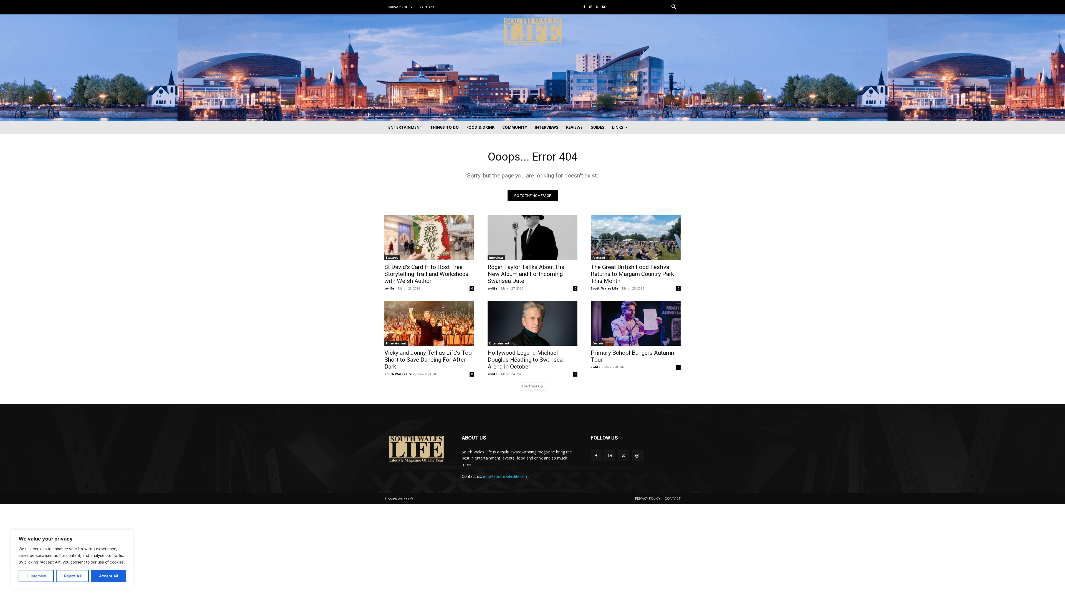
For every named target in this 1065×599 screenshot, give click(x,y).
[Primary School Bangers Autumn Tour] (636, 323)
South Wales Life (604, 288)
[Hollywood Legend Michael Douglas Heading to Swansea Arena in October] (532, 323)
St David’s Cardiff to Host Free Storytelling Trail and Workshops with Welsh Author (426, 274)
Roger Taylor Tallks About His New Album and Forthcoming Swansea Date (526, 274)
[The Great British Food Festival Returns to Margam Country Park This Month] (636, 237)
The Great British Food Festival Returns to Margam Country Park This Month (632, 274)
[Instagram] (591, 7)
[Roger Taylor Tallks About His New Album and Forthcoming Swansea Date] (532, 237)
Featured (392, 258)
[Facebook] (584, 7)
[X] (597, 7)
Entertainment (396, 343)
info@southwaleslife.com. (506, 476)
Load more (530, 386)
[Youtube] (603, 7)
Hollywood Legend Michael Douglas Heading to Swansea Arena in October (525, 359)
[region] (72, 559)
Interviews (496, 258)
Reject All (72, 575)
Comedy (598, 343)
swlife (389, 288)
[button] (674, 7)
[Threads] (637, 455)
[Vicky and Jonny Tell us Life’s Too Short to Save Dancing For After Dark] (429, 323)
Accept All (108, 575)
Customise (36, 575)
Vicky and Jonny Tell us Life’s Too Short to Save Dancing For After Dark (428, 359)
